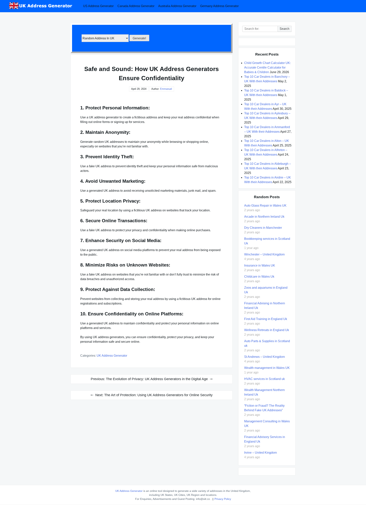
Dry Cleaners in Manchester (263, 227)
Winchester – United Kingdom (264, 254)
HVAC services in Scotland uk (264, 379)
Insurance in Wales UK (259, 265)
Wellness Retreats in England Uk (266, 330)
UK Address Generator (112, 355)
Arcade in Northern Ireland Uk (264, 216)
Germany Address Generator (219, 6)
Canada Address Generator (135, 6)
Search (284, 28)
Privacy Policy (222, 498)
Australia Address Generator (177, 6)
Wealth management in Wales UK (267, 367)
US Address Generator (98, 6)
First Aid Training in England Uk (265, 319)
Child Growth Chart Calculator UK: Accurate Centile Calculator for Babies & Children (267, 67)
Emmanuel (166, 88)
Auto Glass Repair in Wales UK (265, 205)
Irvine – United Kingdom (260, 452)
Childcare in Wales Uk (259, 276)
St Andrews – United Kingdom (264, 356)
